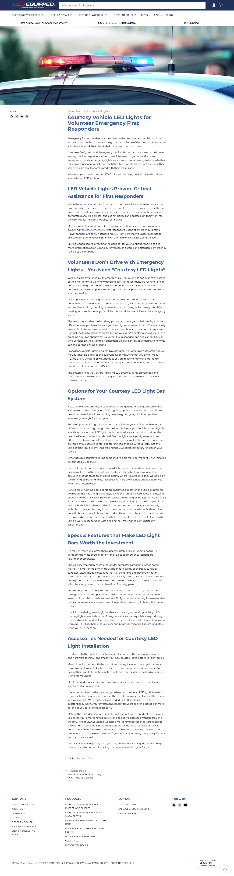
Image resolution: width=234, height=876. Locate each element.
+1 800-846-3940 (127, 804)
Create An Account (23, 804)
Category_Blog (84, 758)
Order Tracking (128, 813)
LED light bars (144, 163)
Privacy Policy (75, 863)
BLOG (169, 15)
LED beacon (75, 428)
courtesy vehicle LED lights (125, 747)
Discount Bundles (76, 845)
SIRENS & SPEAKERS (62, 15)
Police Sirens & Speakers (80, 836)
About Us (17, 809)
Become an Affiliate (24, 826)
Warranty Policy (97, 863)
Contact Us (18, 813)
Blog (15, 835)
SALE (157, 15)
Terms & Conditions (51, 863)
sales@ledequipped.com (133, 809)
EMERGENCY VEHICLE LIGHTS (28, 15)
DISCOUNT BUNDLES (125, 15)
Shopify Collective (23, 831)
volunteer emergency (93, 229)
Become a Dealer (22, 822)
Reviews (17, 817)
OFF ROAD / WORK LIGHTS (93, 15)
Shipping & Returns (122, 863)
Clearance (71, 840)
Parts (144, 15)
